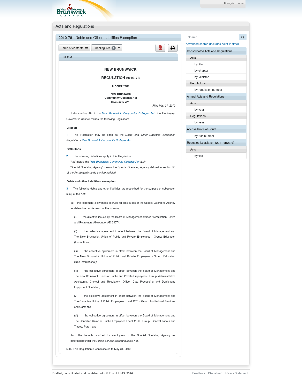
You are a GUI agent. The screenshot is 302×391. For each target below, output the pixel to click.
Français (229, 3)
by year (199, 109)
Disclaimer (215, 373)
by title (199, 64)
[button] (160, 48)
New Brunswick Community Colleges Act (128, 113)
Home (239, 3)
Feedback (198, 373)
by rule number (204, 136)
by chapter (201, 70)
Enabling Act (103, 48)
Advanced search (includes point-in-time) (212, 44)
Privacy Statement (236, 373)
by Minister (202, 77)
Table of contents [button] (72, 48)
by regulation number (208, 89)
